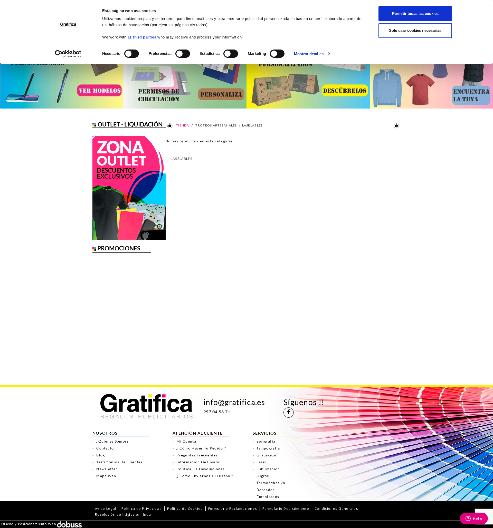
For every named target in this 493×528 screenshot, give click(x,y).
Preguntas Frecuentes (197, 455)
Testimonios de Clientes (119, 462)
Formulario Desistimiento (285, 508)
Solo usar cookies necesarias (415, 30)
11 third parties (142, 37)
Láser (262, 462)
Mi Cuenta (186, 441)
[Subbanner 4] (431, 77)
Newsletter (106, 469)
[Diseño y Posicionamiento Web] (69, 524)
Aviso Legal (105, 508)
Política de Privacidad (141, 508)
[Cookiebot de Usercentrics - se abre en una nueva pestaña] (68, 54)
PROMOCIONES (118, 248)
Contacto (105, 448)
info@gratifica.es (234, 402)
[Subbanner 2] (184, 77)
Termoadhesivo (271, 483)
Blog (100, 455)
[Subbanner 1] (61, 77)
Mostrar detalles (309, 54)
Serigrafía (266, 441)
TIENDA (182, 125)
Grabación (266, 455)
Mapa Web (106, 476)
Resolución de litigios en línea (123, 514)
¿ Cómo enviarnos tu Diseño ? (204, 476)
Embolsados (268, 496)
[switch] (182, 52)
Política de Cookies (185, 508)
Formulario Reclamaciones (232, 508)
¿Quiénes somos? (112, 441)
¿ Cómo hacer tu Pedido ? (201, 448)
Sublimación (268, 469)
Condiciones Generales (336, 508)
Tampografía (268, 448)
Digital (263, 476)
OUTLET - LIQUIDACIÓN (130, 124)
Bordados (265, 489)
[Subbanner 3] (308, 77)
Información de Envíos (198, 462)
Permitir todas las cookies (415, 13)
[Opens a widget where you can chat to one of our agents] (474, 519)
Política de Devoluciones (200, 469)
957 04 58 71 (216, 411)
